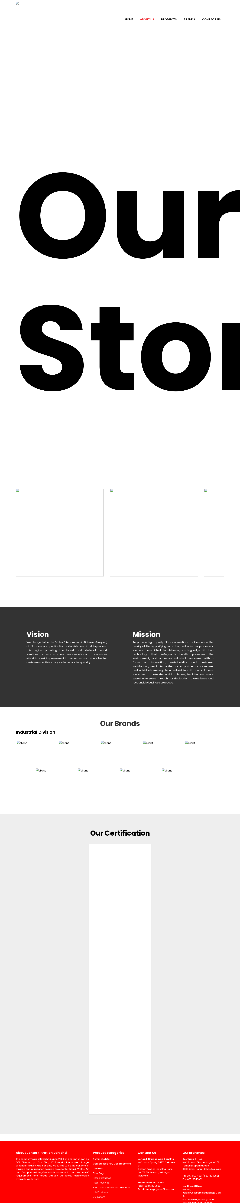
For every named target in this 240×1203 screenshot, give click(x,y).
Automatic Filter (102, 1159)
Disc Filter (98, 1168)
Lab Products (100, 1192)
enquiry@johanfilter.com (160, 1189)
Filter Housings (101, 1182)
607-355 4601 (194, 1176)
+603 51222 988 (155, 1182)
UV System (99, 1197)
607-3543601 (211, 1176)
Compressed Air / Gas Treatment (112, 1163)
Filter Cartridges (102, 1178)
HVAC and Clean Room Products (111, 1187)
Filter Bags (99, 1173)
